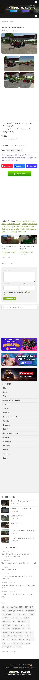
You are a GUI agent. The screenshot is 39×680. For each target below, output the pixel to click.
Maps (5, 388)
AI (7, 607)
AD (3, 607)
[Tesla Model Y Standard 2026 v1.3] (6, 532)
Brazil (4, 611)
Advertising (26, 668)
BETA (21, 607)
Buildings (6, 429)
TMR (13, 643)
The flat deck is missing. (10, 570)
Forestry (6, 413)
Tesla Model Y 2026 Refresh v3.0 (23, 538)
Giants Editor (6, 621)
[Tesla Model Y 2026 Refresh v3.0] (6, 540)
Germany (19, 618)
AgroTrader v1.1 (17, 523)
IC (28, 621)
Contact (32, 668)
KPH (23, 629)
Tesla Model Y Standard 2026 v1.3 (23, 531)
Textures (6, 454)
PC (3, 640)
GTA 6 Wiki (12, 652)
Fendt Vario (6, 618)
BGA (26, 607)
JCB (28, 625)
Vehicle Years (25, 643)
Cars (5, 392)
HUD (23, 621)
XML (15, 647)
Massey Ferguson (8, 632)
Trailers (4, 255)
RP (8, 643)
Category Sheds (30, 611)
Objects (6, 437)
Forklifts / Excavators (11, 417)
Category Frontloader (14, 150)
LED (29, 629)
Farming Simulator (28, 614)
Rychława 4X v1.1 (17, 516)
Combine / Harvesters (11, 400)
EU (19, 614)
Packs (5, 458)
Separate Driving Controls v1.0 (22, 501)
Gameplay (7, 441)
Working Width (7, 647)
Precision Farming (24, 640)
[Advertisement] (20, 104)
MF (27, 632)
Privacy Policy (17, 668)
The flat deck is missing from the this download (19, 563)
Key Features (16, 629)
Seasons (6, 445)
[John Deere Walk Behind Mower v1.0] (28, 239)
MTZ (31, 632)
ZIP (20, 647)
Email (22, 284)
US (18, 643)
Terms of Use (8, 668)
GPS (14, 621)
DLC (14, 614)
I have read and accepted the (17, 293)
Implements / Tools (7, 22)
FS (13, 618)
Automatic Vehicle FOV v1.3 (21, 508)
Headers (6, 425)
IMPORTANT (6, 625)
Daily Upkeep (6, 614)
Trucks (5, 396)
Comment (7, 270)
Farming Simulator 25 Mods (15, 665)
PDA (8, 640)
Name (6, 284)
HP (19, 621)
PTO (3, 643)
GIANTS (26, 618)
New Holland (18, 636)
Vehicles (6, 421)
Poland (14, 640)
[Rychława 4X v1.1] (6, 518)
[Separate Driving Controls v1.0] (6, 503)
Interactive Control (18, 625)
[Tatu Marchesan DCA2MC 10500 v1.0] (10, 239)
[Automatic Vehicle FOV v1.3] (6, 510)
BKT (31, 607)
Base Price (13, 607)
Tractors (6, 404)
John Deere (6, 629)
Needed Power (7, 636)
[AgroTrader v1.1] (6, 525)
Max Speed (19, 632)
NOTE (26, 636)
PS (33, 640)
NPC (32, 636)
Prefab (5, 450)
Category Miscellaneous (15, 611)
